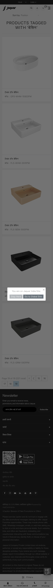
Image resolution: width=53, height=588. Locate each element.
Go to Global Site (33, 296)
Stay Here (16, 296)
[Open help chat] (47, 571)
